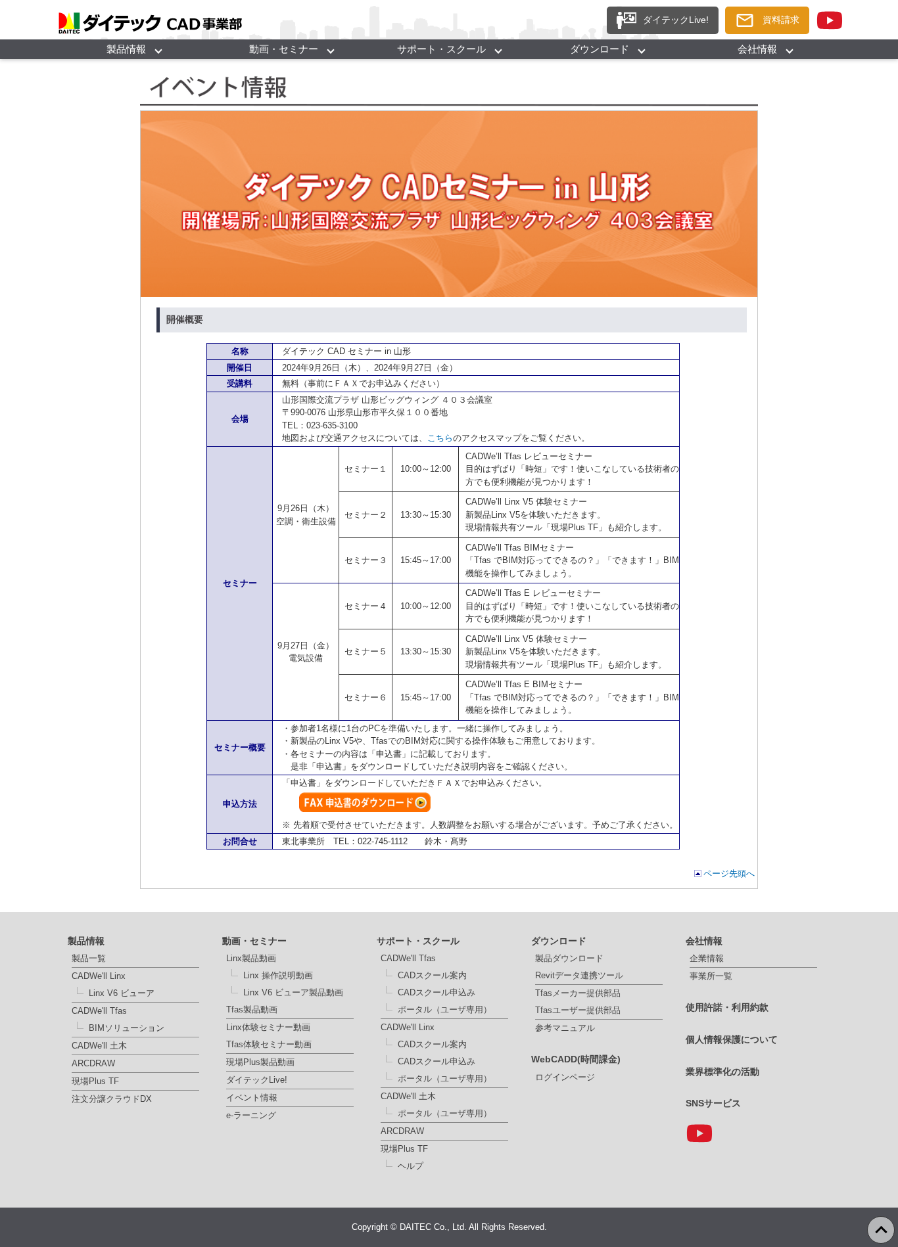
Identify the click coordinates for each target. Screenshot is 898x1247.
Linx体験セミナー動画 (268, 1027)
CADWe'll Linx (99, 976)
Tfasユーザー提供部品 (578, 1010)
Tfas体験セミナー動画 (269, 1044)
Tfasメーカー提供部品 (578, 993)
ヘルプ (410, 1166)
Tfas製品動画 (251, 1009)
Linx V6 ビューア (121, 993)
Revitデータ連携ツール (579, 975)
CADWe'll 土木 (99, 1046)
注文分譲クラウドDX (112, 1099)
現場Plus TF (95, 1081)
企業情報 (707, 958)
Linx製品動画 (251, 958)
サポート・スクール (441, 49)
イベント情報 (251, 1097)
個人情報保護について (732, 1039)
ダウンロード (599, 49)
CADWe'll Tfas (99, 1011)
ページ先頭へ (729, 873)
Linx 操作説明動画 (278, 975)
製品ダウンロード (569, 958)
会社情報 (757, 49)
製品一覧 (89, 958)
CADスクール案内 (432, 975)
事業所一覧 (711, 976)
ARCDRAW (93, 1063)
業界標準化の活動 (722, 1071)
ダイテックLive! (256, 1080)
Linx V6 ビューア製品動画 (293, 992)
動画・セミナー (283, 49)
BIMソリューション (126, 1028)
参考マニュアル (565, 1028)
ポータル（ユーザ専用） (445, 1009)
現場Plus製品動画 (260, 1062)
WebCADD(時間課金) (576, 1059)
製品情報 (126, 49)
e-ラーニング (251, 1115)
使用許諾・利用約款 (727, 1007)
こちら (440, 438)
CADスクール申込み (436, 992)
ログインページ (565, 1077)
